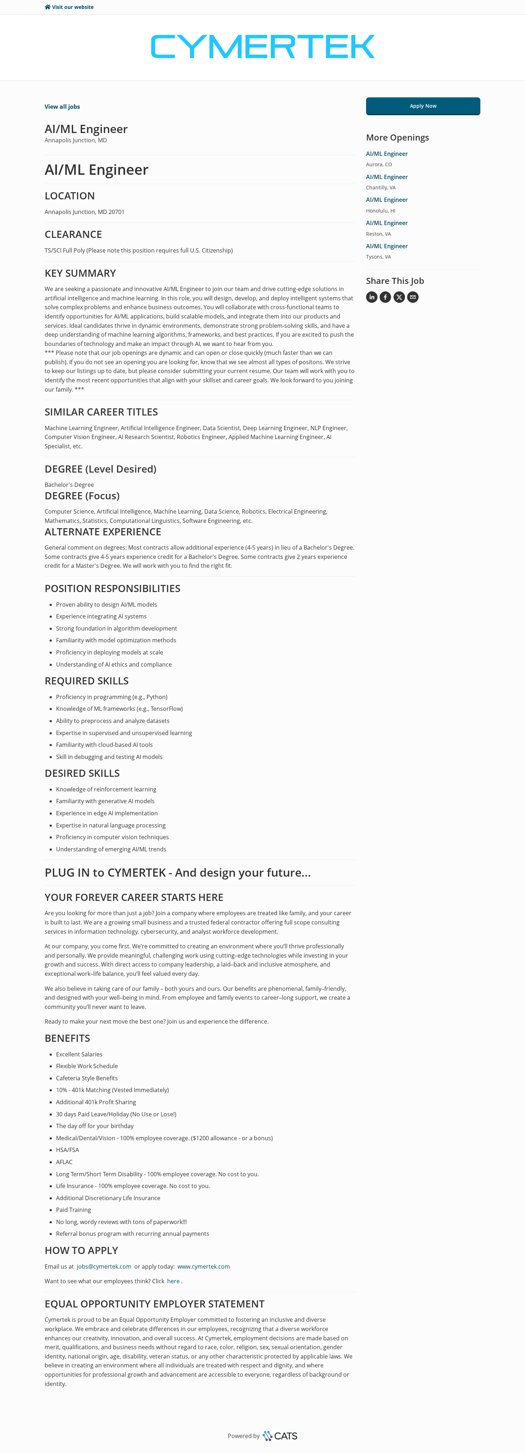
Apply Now (423, 105)
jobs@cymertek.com (104, 1266)
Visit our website (73, 7)
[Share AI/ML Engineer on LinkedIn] (372, 298)
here (173, 1281)
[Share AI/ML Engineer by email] (413, 298)
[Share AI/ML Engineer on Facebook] (385, 298)
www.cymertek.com (204, 1266)
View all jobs (62, 107)
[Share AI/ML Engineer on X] (399, 298)
